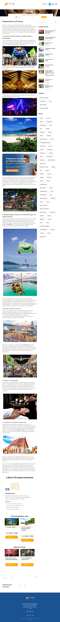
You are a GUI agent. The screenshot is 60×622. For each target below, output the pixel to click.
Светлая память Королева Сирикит (49, 86)
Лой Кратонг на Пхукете (48, 80)
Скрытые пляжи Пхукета (48, 43)
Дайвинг (47, 170)
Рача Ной (42, 233)
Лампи (41, 118)
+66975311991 (30, 611)
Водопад (42, 173)
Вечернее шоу (43, 125)
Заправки (52, 229)
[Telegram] (50, 4)
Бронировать (11, 537)
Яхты (41, 128)
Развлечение (42, 101)
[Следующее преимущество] (35, 496)
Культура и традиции (44, 208)
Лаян (51, 194)
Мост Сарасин (43, 187)
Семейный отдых (43, 229)
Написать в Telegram (13, 170)
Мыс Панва (53, 198)
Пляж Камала (49, 149)
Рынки (41, 222)
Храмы (41, 201)
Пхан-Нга (49, 173)
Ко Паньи (42, 215)
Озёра (51, 187)
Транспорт (42, 132)
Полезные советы (43, 205)
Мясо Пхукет (42, 163)
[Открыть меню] (56, 4)
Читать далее (11, 564)
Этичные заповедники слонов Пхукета (50, 38)
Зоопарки (51, 153)
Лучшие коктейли (43, 139)
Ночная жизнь (52, 212)
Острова (49, 219)
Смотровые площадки (44, 226)
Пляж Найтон (49, 121)
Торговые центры (43, 198)
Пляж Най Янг (49, 156)
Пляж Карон (42, 146)
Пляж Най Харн (43, 212)
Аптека (50, 146)
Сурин (52, 191)
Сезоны (41, 180)
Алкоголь (49, 215)
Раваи (48, 180)
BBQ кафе (42, 219)
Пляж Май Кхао (43, 194)
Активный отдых (43, 184)
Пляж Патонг (42, 153)
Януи (41, 170)
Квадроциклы (43, 236)
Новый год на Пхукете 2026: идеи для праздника (50, 31)
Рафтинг (49, 132)
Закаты (48, 201)
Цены (51, 125)
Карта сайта (29, 619)
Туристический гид (44, 97)
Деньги (41, 121)
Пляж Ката (49, 135)
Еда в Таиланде (43, 104)
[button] (16, 17)
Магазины (49, 177)
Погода (41, 135)
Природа (47, 128)
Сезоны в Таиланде (44, 108)
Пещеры (41, 177)
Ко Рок (47, 222)
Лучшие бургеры (43, 191)
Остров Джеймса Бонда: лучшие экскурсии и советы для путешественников (50, 73)
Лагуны (41, 156)
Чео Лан (41, 149)
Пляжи (35, 577)
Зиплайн (48, 118)
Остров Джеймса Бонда (45, 142)
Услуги (52, 139)
